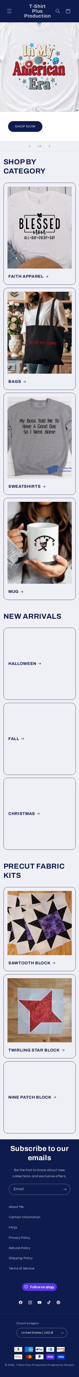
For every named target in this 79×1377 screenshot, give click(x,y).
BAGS (14, 381)
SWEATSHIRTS (24, 486)
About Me (16, 1207)
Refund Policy (19, 1248)
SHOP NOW (25, 126)
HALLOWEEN (22, 664)
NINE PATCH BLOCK (30, 1097)
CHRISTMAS (21, 814)
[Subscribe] (65, 1189)
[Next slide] (49, 146)
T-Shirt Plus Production (32, 1365)
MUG (13, 591)
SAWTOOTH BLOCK (29, 963)
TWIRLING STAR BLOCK (34, 1050)
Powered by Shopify (61, 1365)
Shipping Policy (20, 1258)
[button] (9, 11)
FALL (13, 739)
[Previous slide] (29, 146)
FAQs (13, 1227)
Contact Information (24, 1217)
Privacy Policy (19, 1237)
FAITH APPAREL (26, 276)
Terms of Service (21, 1268)
